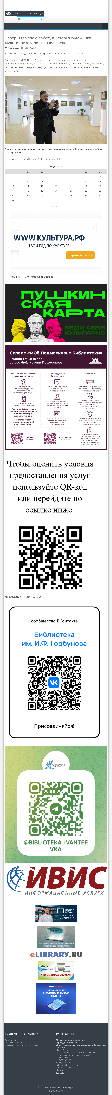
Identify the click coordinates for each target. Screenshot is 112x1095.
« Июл (55, 206)
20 (56, 190)
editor (35, 48)
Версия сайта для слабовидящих (27, 13)
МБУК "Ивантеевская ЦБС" (59, 1087)
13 (56, 186)
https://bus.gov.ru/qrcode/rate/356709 (23, 596)
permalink (55, 159)
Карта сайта (56, 1091)
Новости (32, 159)
